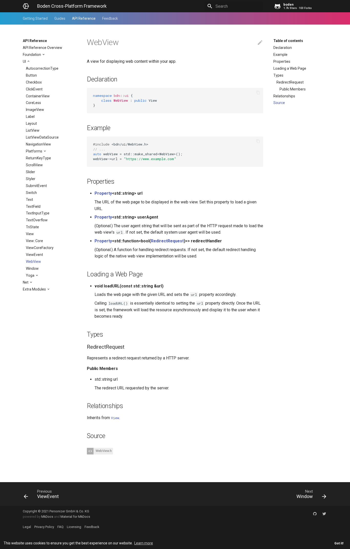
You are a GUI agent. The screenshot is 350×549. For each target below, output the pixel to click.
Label (30, 117)
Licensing (74, 527)
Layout (31, 123)
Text (29, 200)
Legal (27, 527)
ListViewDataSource (42, 137)
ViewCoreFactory (40, 248)
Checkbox (34, 82)
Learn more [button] (143, 543)
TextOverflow (37, 220)
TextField (33, 206)
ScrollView (34, 165)
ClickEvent (34, 89)
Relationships (284, 96)
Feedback (110, 18)
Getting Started (35, 18)
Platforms (34, 151)
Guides (59, 18)
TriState (32, 227)
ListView (32, 130)
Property (103, 193)
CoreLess (33, 103)
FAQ (60, 527)
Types (278, 75)
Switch (31, 193)
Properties (281, 61)
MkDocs (47, 517)
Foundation (32, 55)
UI (25, 61)
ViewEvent (34, 255)
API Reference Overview (42, 48)
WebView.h (103, 451)
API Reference (84, 18)
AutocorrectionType (42, 68)
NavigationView (38, 144)
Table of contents (288, 41)
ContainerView (38, 96)
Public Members (293, 89)
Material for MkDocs (75, 517)
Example (280, 55)
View (30, 234)
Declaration (282, 48)
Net (26, 282)
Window (32, 268)
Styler (30, 179)
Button (31, 75)
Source (279, 103)
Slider (30, 172)
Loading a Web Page (289, 68)
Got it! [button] (339, 543)
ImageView (35, 110)
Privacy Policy (44, 527)
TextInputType (37, 213)
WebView (33, 262)
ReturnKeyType (38, 158)
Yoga (30, 275)
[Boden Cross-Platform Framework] (26, 6)
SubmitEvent (36, 186)
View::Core (34, 241)
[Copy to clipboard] (258, 93)
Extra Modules (35, 289)
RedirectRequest (290, 82)
